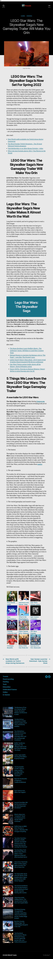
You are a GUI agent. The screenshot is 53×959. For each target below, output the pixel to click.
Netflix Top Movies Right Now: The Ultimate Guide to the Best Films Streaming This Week (20, 746)
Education (6, 687)
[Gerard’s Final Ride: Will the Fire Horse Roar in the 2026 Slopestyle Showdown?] (8, 807)
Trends (5, 676)
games (23, 15)
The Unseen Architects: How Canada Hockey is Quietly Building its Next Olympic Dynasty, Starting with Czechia (21, 889)
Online (5, 692)
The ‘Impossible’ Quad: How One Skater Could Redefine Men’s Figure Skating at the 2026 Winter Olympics (20, 877)
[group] (26, 360)
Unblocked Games (10, 690)
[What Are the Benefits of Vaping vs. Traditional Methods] (8, 783)
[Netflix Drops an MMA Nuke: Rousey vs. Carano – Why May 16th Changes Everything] (8, 831)
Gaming (6, 682)
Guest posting (8, 679)
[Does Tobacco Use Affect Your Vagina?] (8, 795)
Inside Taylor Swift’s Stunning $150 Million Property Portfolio (20, 756)
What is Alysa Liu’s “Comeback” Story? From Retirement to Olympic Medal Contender (19, 818)
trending (29, 15)
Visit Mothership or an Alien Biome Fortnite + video (25, 148)
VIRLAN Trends (12, 955)
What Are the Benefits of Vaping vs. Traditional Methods (20, 780)
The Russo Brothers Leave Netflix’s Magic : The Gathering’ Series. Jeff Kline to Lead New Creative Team (27, 351)
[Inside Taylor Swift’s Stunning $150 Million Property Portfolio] (8, 759)
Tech (4, 684)
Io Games (6, 695)
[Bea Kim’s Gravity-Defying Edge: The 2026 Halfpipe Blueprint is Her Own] (8, 926)
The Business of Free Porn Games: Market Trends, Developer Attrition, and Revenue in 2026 (20, 711)
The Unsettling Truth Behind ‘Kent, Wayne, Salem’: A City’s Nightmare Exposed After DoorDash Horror (20, 853)
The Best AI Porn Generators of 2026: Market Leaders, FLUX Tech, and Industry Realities (20, 723)
